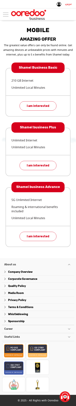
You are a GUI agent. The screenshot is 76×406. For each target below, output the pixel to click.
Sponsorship (16, 321)
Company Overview (20, 272)
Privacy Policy (17, 300)
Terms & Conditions (20, 307)
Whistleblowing (18, 314)
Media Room (16, 293)
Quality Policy (17, 286)
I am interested (38, 106)
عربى (68, 5)
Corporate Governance (22, 279)
